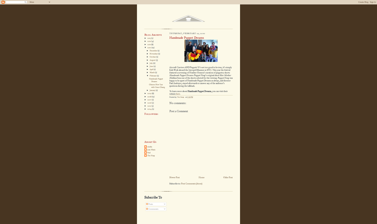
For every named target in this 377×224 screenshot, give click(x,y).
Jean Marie (151, 150)
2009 (149, 93)
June (152, 66)
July (151, 63)
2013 (149, 38)
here (178, 94)
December (154, 51)
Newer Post (174, 177)
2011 (149, 44)
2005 (149, 106)
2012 (149, 41)
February (153, 76)
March (152, 72)
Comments (153, 209)
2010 (149, 47)
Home (201, 177)
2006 (149, 103)
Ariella (149, 147)
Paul (149, 152)
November (154, 54)
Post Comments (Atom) (191, 183)
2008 (149, 96)
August (153, 60)
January (153, 90)
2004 (149, 109)
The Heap (151, 155)
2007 (149, 100)
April (152, 69)
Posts (150, 204)
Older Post (228, 177)
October (153, 57)
